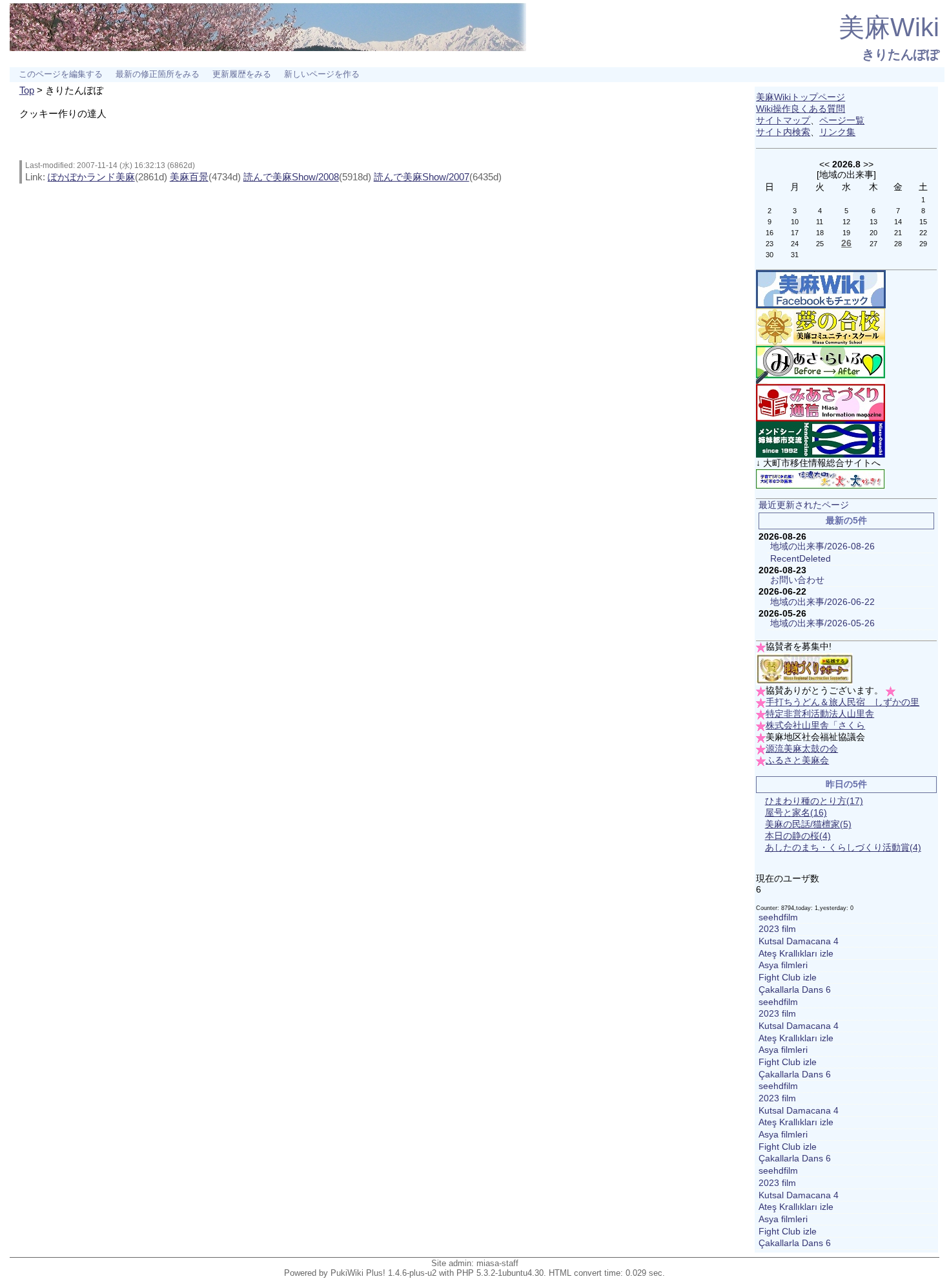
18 (820, 233)
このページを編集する (61, 74)
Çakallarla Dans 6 (795, 990)
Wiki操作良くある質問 (800, 109)
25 (820, 244)
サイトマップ (783, 120)
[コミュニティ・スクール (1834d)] (820, 327)
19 (846, 233)
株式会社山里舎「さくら (815, 725)
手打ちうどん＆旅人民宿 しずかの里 (842, 702)
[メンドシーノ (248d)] (820, 439)
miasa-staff (497, 1263)
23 (769, 244)
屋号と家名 (796, 813)
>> (868, 164)
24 (795, 244)
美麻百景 (189, 176)
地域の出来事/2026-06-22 (822, 602)
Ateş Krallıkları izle (796, 953)
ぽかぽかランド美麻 (91, 176)
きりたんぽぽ (900, 54)
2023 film (777, 929)
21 (898, 233)
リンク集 (837, 132)
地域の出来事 (846, 174)
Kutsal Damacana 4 (799, 941)
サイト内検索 (783, 132)
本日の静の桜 (798, 836)
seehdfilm (778, 917)
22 (923, 233)
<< (824, 164)
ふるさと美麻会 (797, 760)
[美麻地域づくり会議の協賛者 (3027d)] (804, 668)
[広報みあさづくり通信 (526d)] (820, 402)
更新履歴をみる (241, 74)
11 (819, 222)
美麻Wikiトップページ (800, 97)
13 (873, 222)
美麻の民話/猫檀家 (808, 824)
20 (873, 233)
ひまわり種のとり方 (814, 801)
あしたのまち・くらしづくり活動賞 (843, 847)
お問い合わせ (797, 580)
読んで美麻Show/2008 (291, 176)
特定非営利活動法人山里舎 (820, 714)
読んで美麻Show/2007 (421, 176)
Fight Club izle (788, 977)
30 (769, 255)
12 (846, 222)
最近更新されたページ (804, 505)
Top (26, 90)
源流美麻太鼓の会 (802, 749)
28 (898, 244)
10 (795, 222)
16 (769, 233)
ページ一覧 (841, 120)
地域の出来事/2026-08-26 (822, 546)
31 (795, 255)
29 (923, 244)
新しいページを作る (322, 74)
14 (898, 222)
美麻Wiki (889, 27)
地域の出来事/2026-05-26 (822, 623)
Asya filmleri (783, 965)
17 (795, 233)
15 (923, 222)
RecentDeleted (800, 559)
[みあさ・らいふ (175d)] (820, 364)
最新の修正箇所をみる (157, 74)
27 (873, 244)
